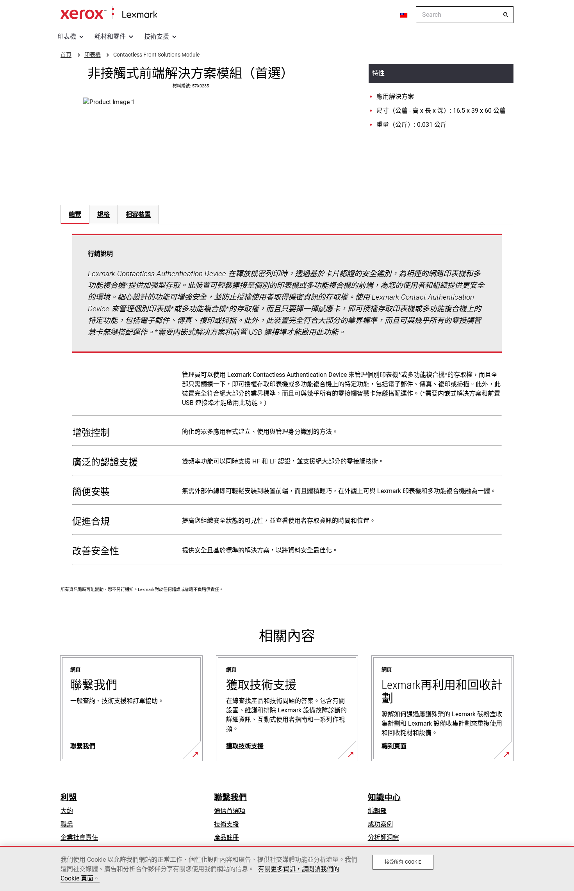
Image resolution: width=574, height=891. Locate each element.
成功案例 (380, 824)
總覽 (75, 214)
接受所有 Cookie (403, 862)
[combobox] (464, 14)
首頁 (109, 13)
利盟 (69, 797)
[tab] (75, 214)
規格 (103, 214)
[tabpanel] (287, 400)
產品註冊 (226, 837)
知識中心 (384, 797)
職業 (67, 824)
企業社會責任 (79, 837)
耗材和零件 (110, 36)
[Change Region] (404, 15)
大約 (67, 811)
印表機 (66, 36)
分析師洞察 (383, 837)
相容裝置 (138, 214)
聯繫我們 (230, 797)
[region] (287, 868)
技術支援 (156, 36)
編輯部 (377, 811)
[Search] (505, 15)
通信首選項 (229, 811)
